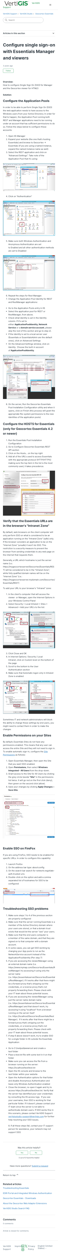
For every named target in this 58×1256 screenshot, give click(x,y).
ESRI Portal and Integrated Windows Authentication (27, 1193)
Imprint (18, 1246)
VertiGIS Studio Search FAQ (16, 1208)
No (36, 1153)
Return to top (9, 1175)
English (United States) (45, 1247)
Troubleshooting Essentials (16, 1188)
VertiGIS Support (10, 14)
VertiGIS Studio (26, 14)
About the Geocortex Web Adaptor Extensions (25, 1203)
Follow (8, 71)
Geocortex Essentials (44, 14)
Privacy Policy (31, 1248)
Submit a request (40, 1166)
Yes (22, 1153)
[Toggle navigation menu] (50, 5)
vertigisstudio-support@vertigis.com (26, 1116)
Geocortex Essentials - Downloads (19, 1198)
